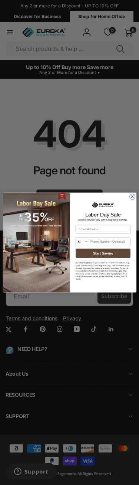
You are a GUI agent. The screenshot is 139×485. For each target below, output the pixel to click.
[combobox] (82, 242)
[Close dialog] (132, 196)
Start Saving (103, 253)
